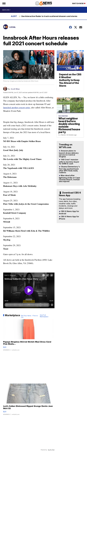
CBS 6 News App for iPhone (69, 218)
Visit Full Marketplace (44, 316)
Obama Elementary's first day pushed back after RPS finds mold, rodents (69, 170)
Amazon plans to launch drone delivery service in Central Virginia (69, 154)
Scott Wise (15, 89)
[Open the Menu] (4, 3)
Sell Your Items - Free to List (29, 316)
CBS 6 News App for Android (69, 212)
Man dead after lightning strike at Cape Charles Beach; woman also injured (69, 178)
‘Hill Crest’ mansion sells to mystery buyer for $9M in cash (69, 162)
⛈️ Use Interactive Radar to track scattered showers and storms (48, 16)
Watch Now (78, 3)
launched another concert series (16, 107)
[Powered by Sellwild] (51, 450)
